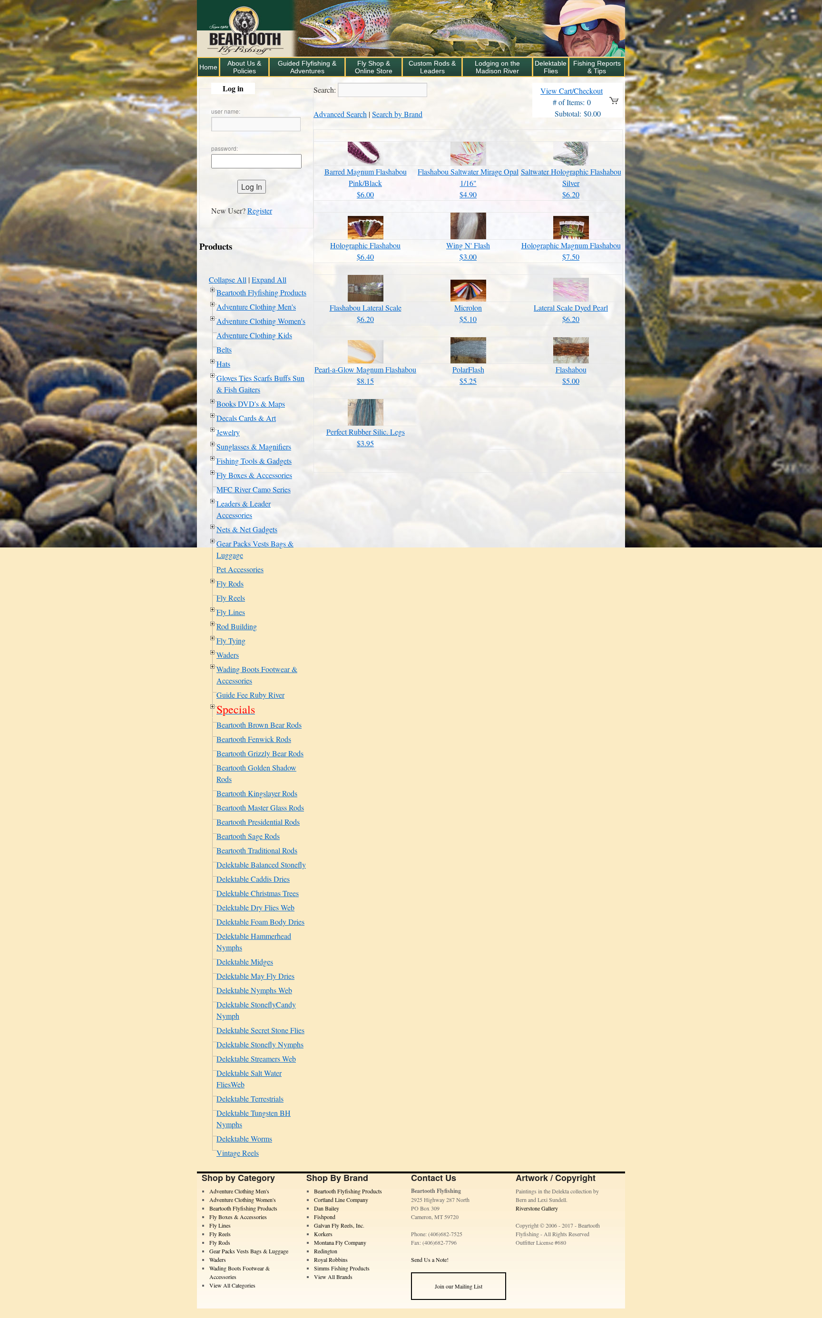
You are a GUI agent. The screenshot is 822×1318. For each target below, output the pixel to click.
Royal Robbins (331, 1259)
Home (208, 67)
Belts (224, 349)
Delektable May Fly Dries (255, 976)
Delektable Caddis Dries (253, 879)
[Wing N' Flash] (468, 236)
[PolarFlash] (468, 360)
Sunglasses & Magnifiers (253, 446)
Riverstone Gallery (537, 1208)
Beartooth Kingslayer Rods (256, 793)
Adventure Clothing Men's (256, 307)
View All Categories (232, 1285)
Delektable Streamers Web (256, 1059)
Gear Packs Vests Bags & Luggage (248, 1251)
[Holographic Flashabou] (365, 236)
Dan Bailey (326, 1208)
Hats (223, 364)
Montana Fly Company (340, 1242)
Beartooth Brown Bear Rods (259, 725)
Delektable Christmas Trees (257, 893)
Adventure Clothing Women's (260, 321)
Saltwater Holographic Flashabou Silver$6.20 (571, 182)
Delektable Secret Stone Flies (260, 1030)
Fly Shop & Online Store (373, 67)
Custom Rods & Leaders (432, 67)
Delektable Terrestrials (250, 1098)
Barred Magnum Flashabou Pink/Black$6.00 (365, 182)
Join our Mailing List (458, 1286)
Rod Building (236, 626)
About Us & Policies (244, 67)
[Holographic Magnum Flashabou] (571, 236)
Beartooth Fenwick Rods (253, 739)
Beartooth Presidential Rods (258, 822)
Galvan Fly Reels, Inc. (339, 1225)
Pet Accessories (240, 569)
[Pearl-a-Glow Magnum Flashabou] (365, 360)
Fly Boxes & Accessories (254, 475)
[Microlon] (468, 298)
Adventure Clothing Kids (254, 335)
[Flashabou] (571, 360)
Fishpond (324, 1216)
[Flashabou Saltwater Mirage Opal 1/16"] (468, 162)
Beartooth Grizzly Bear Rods (259, 753)
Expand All (269, 279)
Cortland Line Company (341, 1199)
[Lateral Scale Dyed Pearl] (571, 298)
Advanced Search (340, 114)
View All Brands (333, 1276)
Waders (227, 655)
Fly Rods (230, 583)
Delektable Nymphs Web (254, 990)
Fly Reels (230, 598)
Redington (325, 1251)
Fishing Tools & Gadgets (254, 461)
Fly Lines (230, 612)
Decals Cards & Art (246, 418)
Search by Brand (397, 114)
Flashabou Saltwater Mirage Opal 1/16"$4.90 (468, 182)
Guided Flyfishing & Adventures (307, 67)
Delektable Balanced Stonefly (261, 864)
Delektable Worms (244, 1138)
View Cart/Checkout (571, 91)
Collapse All (227, 279)
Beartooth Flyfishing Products (261, 292)
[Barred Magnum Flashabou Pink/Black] (365, 162)
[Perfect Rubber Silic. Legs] (365, 423)
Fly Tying (230, 640)
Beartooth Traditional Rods (256, 850)
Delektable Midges (244, 962)
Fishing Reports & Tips (597, 67)
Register (259, 210)
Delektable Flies (551, 67)
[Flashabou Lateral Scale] (365, 298)
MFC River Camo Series (253, 489)
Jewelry (228, 432)
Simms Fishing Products (342, 1268)
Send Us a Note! (430, 1259)
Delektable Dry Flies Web (255, 907)
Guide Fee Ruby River (250, 695)
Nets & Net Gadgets (246, 529)
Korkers (323, 1234)
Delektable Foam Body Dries (260, 922)
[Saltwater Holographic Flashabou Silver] (571, 162)
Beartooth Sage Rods (248, 836)
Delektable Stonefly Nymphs (259, 1044)
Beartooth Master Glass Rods (260, 807)
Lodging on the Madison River (497, 67)
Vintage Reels (237, 1153)
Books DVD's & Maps (250, 404)
